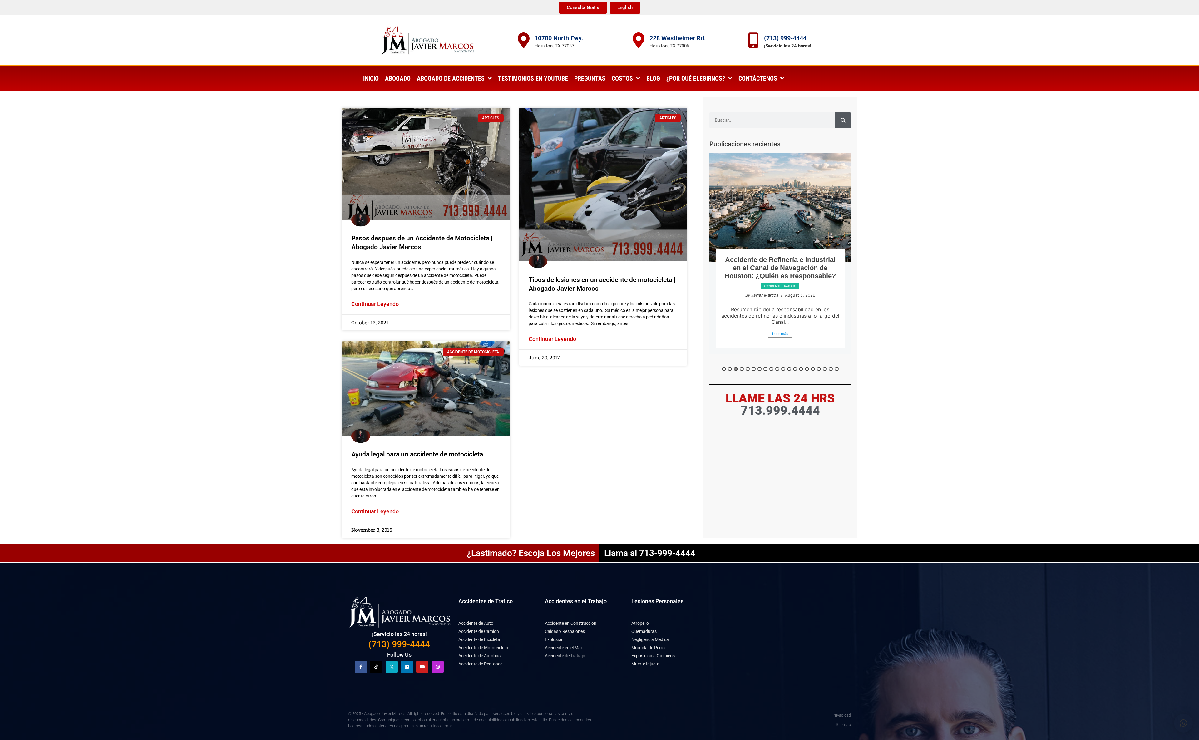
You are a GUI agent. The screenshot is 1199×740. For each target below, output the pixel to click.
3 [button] (736, 369)
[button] (1183, 723)
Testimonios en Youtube (533, 78)
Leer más (780, 341)
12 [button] (789, 369)
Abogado (398, 78)
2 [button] (730, 369)
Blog (653, 78)
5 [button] (748, 369)
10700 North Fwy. (559, 38)
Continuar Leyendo (375, 304)
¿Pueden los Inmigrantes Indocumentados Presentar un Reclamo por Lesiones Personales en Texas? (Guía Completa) (780, 272)
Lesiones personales (780, 294)
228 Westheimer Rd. (677, 38)
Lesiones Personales (657, 601)
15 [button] (807, 369)
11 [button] (783, 369)
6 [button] (754, 369)
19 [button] (831, 369)
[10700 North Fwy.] (523, 40)
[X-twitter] (392, 667)
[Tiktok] (376, 667)
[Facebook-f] (361, 667)
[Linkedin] (407, 667)
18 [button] (825, 369)
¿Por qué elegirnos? (695, 78)
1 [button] (724, 369)
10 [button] (777, 369)
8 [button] (765, 369)
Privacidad (841, 715)
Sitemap (843, 724)
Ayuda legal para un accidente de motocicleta (417, 454)
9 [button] (771, 369)
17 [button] (819, 369)
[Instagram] (438, 667)
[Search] (843, 120)
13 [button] (795, 369)
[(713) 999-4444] (753, 40)
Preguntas (589, 78)
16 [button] (813, 369)
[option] (780, 257)
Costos (622, 78)
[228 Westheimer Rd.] (638, 40)
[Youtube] (422, 667)
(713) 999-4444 (785, 38)
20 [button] (837, 369)
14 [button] (801, 369)
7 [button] (759, 369)
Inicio (371, 78)
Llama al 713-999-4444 (649, 553)
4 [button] (742, 369)
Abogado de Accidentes (451, 78)
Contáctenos (757, 78)
